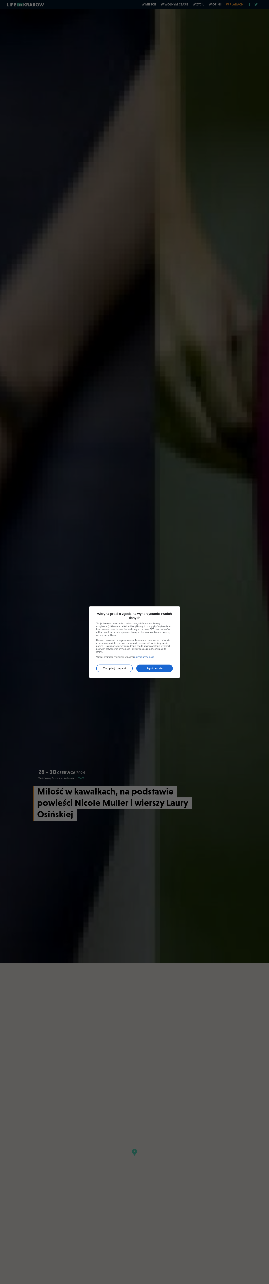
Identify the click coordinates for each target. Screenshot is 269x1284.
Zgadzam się (154, 668)
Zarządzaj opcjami (114, 668)
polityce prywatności (144, 657)
